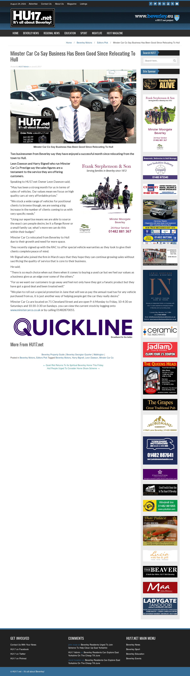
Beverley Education (135, 653)
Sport (83, 33)
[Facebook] (151, 3)
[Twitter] (155, 3)
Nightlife (97, 33)
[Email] (177, 3)
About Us (59, 3)
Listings (83, 3)
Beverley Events (133, 658)
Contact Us (46, 3)
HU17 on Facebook (19, 649)
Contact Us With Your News (23, 644)
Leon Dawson (91, 357)
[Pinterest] (159, 3)
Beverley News (31, 33)
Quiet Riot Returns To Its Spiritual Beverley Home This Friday (73, 365)
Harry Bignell (78, 357)
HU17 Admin (23, 66)
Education (70, 33)
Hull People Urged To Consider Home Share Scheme (73, 368)
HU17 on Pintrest (18, 658)
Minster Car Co (106, 357)
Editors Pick (102, 42)
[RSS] (172, 3)
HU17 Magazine (115, 33)
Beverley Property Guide (53, 354)
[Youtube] (168, 3)
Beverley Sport (133, 649)
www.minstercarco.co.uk (25, 310)
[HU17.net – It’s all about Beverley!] (32, 17)
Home (15, 33)
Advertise (33, 3)
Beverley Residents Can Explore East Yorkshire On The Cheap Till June (93, 654)
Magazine (71, 3)
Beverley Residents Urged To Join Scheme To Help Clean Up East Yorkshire (90, 646)
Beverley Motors (84, 42)
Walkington (99, 354)
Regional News (52, 33)
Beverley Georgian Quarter (79, 354)
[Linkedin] (164, 3)
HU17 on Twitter (18, 653)
